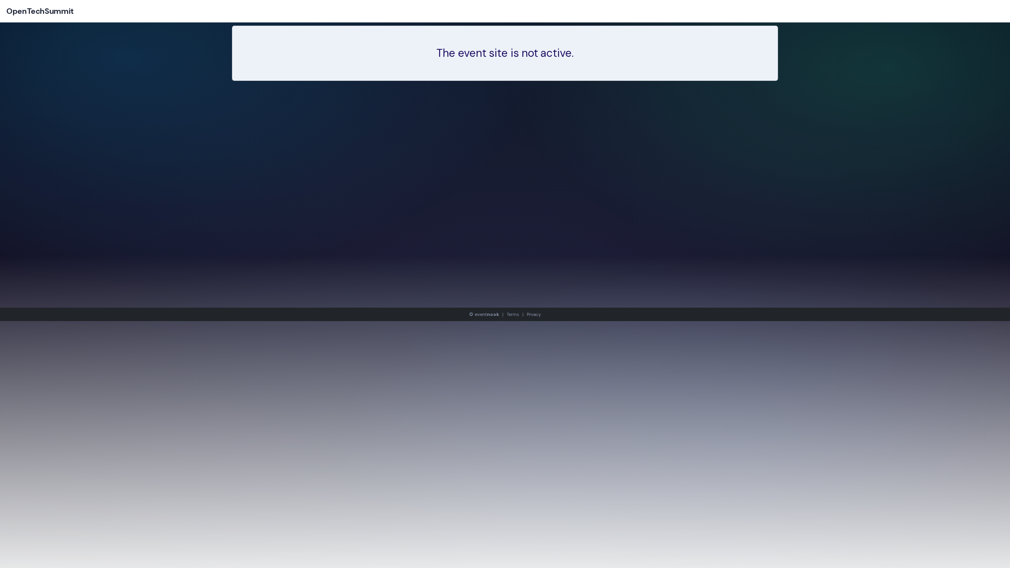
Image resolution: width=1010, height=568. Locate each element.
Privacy (534, 314)
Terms (513, 314)
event (487, 314)
